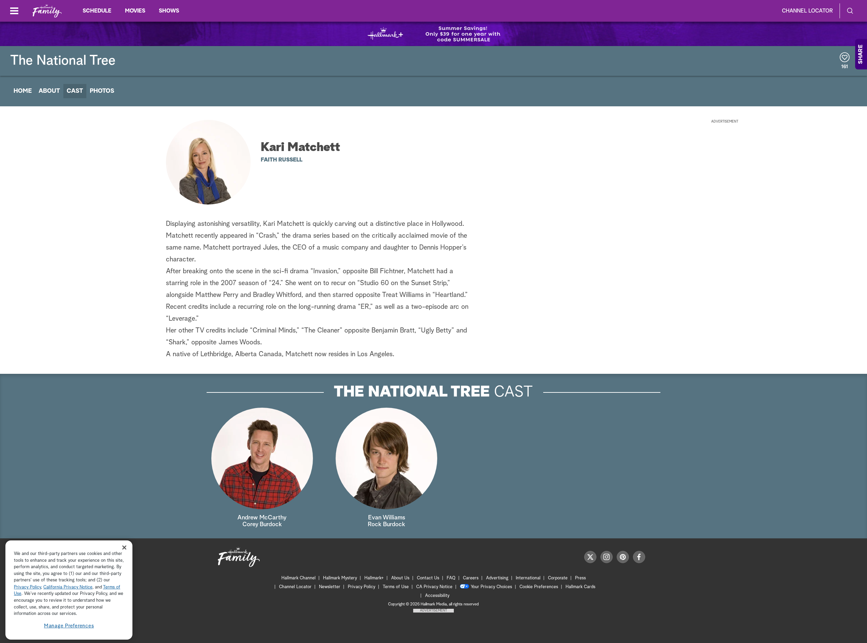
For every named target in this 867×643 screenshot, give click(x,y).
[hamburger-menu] (14, 11)
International (528, 578)
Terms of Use (396, 587)
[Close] (124, 547)
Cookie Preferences (539, 587)
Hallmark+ (374, 578)
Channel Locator (807, 11)
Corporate (558, 578)
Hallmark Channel (298, 578)
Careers (471, 578)
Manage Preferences (69, 625)
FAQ (451, 578)
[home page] (47, 11)
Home (23, 91)
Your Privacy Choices (491, 587)
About (49, 91)
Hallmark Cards (580, 587)
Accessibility (437, 596)
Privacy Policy (361, 587)
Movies (135, 11)
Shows (169, 11)
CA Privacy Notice (434, 587)
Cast (75, 91)
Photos (102, 91)
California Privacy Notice (67, 587)
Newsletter (329, 587)
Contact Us (428, 578)
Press (580, 578)
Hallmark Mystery (340, 578)
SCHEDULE (97, 11)
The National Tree (62, 61)
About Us (400, 578)
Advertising (497, 578)
